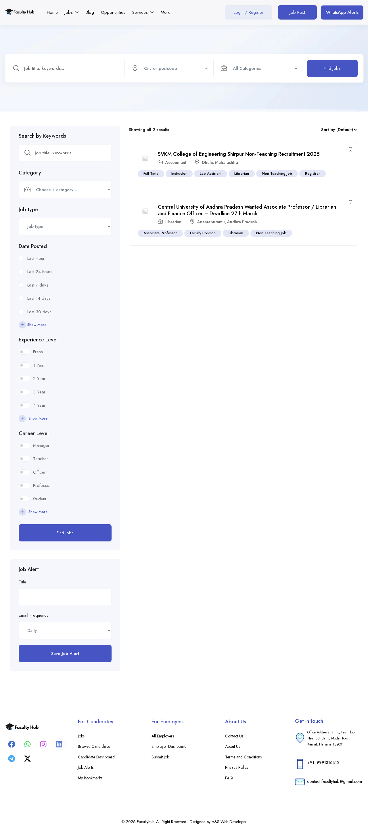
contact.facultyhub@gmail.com (334, 781)
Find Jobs (332, 68)
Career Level (34, 433)
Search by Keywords (42, 136)
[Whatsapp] (27, 744)
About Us (232, 746)
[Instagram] (43, 744)
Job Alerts (85, 767)
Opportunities (113, 12)
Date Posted (33, 246)
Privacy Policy (236, 767)
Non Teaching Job (277, 173)
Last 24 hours (39, 271)
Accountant (175, 162)
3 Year (39, 392)
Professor (42, 485)
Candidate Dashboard (96, 757)
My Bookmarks (90, 778)
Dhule (207, 162)
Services (140, 12)
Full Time (150, 173)
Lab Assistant (210, 173)
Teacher (40, 459)
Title (22, 582)
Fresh (38, 352)
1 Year (39, 365)
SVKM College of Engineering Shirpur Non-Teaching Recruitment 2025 (239, 154)
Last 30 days (39, 312)
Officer (39, 472)
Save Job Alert (65, 653)
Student (39, 499)
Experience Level (38, 339)
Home (52, 12)
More (166, 12)
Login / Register (248, 12)
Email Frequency (34, 615)
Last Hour (36, 258)
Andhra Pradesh (242, 222)
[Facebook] (11, 744)
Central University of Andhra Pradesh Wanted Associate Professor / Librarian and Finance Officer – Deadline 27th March (247, 210)
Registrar (312, 173)
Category (30, 172)
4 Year (39, 405)
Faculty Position (203, 233)
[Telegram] (11, 759)
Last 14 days (39, 298)
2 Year (39, 378)
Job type (28, 209)
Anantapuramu (211, 222)
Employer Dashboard (169, 746)
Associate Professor (160, 233)
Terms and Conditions (243, 757)
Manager (41, 445)
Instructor (179, 173)
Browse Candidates (94, 746)
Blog (90, 12)
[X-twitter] (27, 759)
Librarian (241, 173)
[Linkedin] (59, 744)
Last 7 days (37, 285)
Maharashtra (226, 162)
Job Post (297, 12)
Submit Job (160, 757)
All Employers (163, 736)
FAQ (229, 778)
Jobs (69, 12)
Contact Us (234, 736)
